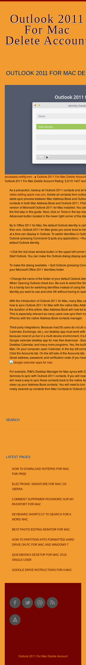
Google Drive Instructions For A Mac (42, 570)
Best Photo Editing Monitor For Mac (41, 529)
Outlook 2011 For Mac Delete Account (43, 656)
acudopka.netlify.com (18, 176)
